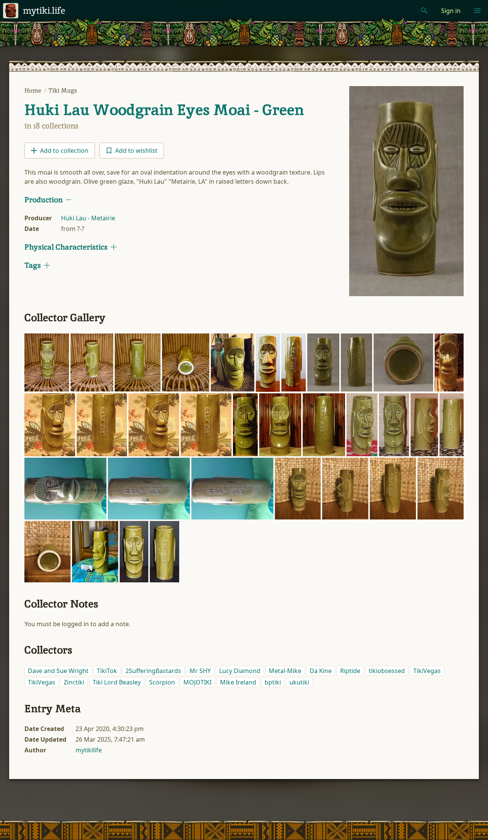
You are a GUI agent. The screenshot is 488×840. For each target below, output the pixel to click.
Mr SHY (200, 671)
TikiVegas (427, 671)
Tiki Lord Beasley (117, 682)
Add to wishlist (136, 150)
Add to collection (64, 150)
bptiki (273, 682)
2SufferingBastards (153, 671)
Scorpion (162, 682)
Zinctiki (74, 682)
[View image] (406, 191)
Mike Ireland (238, 682)
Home (33, 91)
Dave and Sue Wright (58, 671)
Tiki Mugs (62, 91)
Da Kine (321, 671)
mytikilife (88, 750)
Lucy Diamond (239, 671)
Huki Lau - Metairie (88, 218)
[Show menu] (477, 10)
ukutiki (299, 682)
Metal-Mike (285, 671)
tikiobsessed (387, 671)
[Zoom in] (46, 362)
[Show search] (424, 10)
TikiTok (107, 671)
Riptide (350, 671)
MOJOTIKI (197, 682)
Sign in (451, 10)
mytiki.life (44, 10)
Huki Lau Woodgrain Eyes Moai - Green (164, 110)
